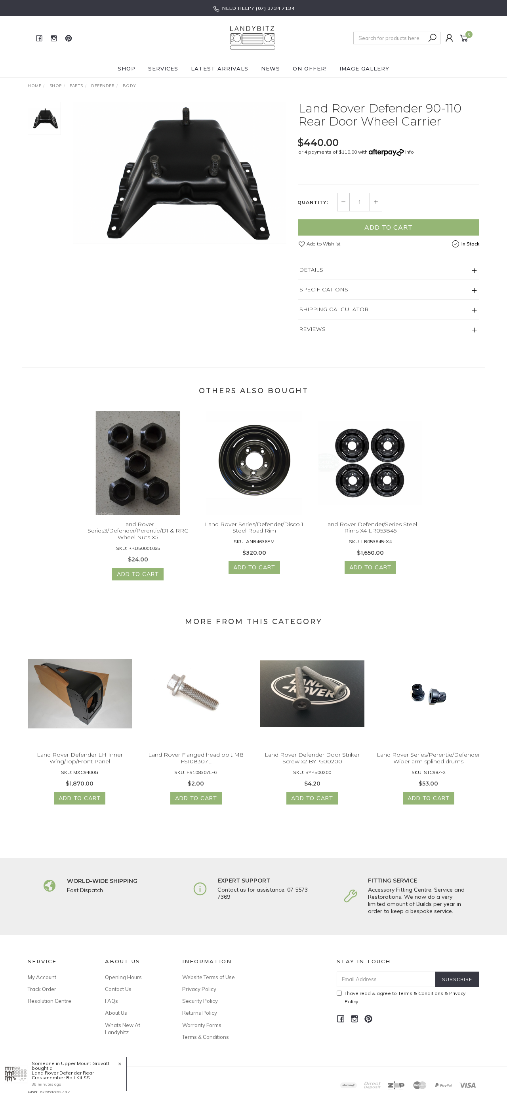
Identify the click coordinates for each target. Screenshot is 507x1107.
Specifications (324, 289)
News (270, 68)
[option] (179, 173)
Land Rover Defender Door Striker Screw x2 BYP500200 (312, 758)
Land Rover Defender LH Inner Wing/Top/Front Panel (80, 758)
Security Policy (200, 1001)
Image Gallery (364, 68)
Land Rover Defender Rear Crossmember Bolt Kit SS (63, 1075)
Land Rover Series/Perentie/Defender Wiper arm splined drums (428, 758)
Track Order (42, 989)
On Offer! (310, 68)
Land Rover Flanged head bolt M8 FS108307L (196, 758)
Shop (126, 68)
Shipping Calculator (334, 309)
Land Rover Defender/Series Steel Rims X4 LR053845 (370, 527)
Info (409, 152)
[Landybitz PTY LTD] (252, 37)
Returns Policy (199, 1013)
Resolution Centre (49, 1001)
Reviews (312, 329)
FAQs (111, 1001)
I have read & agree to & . (405, 997)
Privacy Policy (199, 989)
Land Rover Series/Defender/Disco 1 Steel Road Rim (254, 527)
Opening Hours (123, 977)
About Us (116, 1013)
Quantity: (312, 202)
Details (311, 269)
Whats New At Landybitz (122, 1028)
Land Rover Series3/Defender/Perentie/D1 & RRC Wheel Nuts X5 (138, 531)
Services (163, 68)
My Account (42, 977)
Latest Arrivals (219, 68)
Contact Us (118, 989)
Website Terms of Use (208, 977)
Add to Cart (388, 227)
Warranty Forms (201, 1025)
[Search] (432, 38)
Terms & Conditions (205, 1037)
